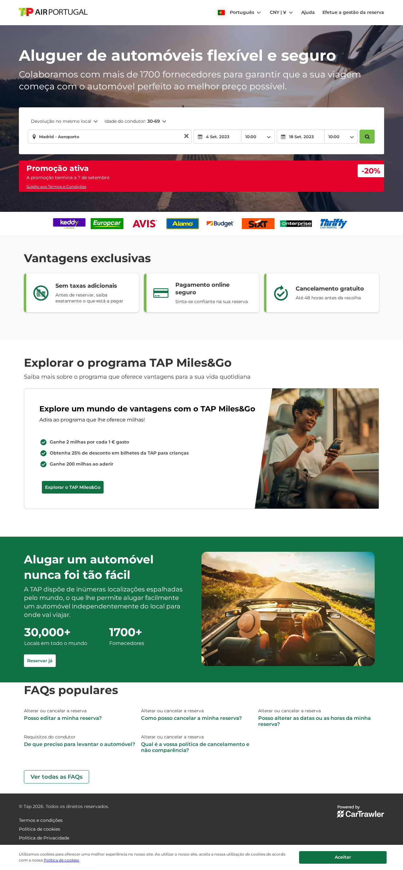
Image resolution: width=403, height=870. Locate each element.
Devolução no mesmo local (61, 121)
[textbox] (110, 137)
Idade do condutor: (132, 121)
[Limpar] (186, 137)
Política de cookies (61, 860)
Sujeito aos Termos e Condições (56, 186)
